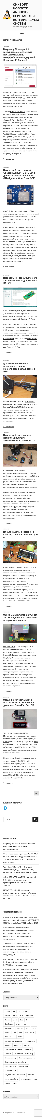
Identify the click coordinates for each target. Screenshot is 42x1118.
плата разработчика (29, 1079)
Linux (18, 1024)
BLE (21, 1015)
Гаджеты (8, 1045)
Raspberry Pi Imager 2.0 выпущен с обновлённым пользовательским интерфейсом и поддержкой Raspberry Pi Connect (19, 54)
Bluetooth (29, 1015)
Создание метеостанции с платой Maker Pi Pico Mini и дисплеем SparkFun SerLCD (18, 702)
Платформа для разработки (15, 1062)
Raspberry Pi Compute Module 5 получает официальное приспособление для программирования (19, 846)
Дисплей (17, 1045)
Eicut (32, 211)
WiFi (20, 1032)
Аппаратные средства (13, 1041)
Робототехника (10, 1066)
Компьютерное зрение (13, 1049)
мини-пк (31, 1074)
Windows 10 (29, 1032)
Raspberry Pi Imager (17, 111)
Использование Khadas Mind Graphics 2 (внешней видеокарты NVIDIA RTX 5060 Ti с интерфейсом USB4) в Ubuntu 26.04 (21, 920)
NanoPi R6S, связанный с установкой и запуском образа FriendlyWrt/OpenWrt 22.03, (20, 404)
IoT (27, 1020)
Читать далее (8, 159)
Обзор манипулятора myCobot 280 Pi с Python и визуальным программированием (20, 617)
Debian (7, 1020)
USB (14, 1032)
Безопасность (30, 1041)
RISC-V (20, 1028)
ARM (15, 1015)
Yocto (20, 1036)
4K (14, 1011)
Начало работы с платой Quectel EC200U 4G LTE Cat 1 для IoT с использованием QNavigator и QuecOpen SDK (19, 174)
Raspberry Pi (9, 1028)
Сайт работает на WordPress (14, 1112)
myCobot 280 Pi (9, 646)
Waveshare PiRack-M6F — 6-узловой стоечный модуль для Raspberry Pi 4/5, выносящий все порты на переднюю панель (20, 870)
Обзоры (8, 1053)
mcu (24, 1024)
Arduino (7, 1015)
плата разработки (11, 1079)
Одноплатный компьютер (23, 1053)
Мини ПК (28, 1049)
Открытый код (10, 1058)
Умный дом (23, 1066)
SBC (27, 1028)
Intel (21, 1020)
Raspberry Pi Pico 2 (28, 319)
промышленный (11, 1083)
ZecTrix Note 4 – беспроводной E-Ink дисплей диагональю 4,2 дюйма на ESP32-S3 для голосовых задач (20, 962)
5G (19, 1011)
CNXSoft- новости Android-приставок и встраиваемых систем (26, 14)
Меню (22, 33)
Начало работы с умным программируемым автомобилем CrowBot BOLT (19, 437)
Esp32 (15, 1020)
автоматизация (10, 1070)
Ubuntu (7, 1032)
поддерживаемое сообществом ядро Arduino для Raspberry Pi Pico (20, 333)
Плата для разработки (27, 1058)
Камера (26, 1045)
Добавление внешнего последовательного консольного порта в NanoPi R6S (19, 367)
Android (26, 1011)
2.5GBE (7, 1011)
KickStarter (9, 1024)
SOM (34, 1028)
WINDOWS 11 (10, 1036)
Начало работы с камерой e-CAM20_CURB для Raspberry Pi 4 (20, 534)
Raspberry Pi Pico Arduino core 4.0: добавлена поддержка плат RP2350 (21, 280)
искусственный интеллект (15, 1074)
